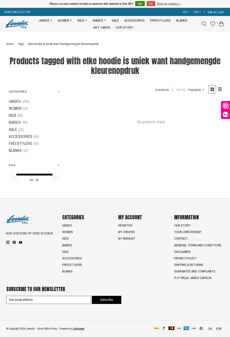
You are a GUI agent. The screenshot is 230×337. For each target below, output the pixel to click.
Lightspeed (78, 328)
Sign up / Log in (216, 12)
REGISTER (125, 225)
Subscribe (106, 299)
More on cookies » (168, 3)
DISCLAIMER (182, 251)
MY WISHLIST (126, 238)
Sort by (181, 90)
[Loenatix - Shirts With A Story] (16, 24)
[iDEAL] (156, 328)
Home (10, 44)
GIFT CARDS (101, 27)
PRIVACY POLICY (185, 258)
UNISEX (15, 101)
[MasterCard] (171, 328)
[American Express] (186, 328)
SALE (115, 20)
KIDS (12, 115)
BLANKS (181, 20)
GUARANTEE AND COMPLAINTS (194, 271)
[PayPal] (164, 328)
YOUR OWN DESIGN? (187, 232)
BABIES (15, 122)
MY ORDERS (126, 232)
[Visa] (179, 328)
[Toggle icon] (204, 24)
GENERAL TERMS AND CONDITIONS (197, 245)
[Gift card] (201, 328)
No (151, 3)
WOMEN (15, 108)
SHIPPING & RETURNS (188, 265)
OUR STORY (124, 27)
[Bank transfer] (194, 328)
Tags (20, 44)
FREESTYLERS (160, 20)
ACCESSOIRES (134, 20)
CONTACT (181, 238)
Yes (140, 3)
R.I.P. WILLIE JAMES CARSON (192, 278)
